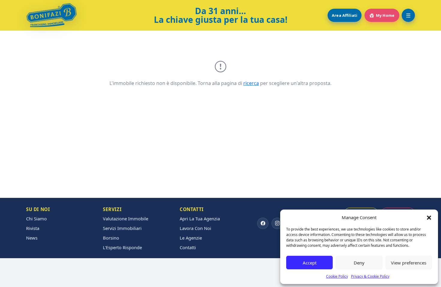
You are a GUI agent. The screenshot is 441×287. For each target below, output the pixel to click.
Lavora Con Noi (195, 228)
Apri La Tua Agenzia (200, 219)
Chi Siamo (36, 219)
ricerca (251, 83)
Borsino (111, 238)
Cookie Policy (337, 276)
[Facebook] (262, 223)
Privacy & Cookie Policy (370, 276)
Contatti (188, 247)
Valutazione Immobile (125, 219)
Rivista (32, 228)
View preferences (408, 263)
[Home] (51, 15)
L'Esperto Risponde (122, 247)
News (32, 238)
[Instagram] (277, 223)
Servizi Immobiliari (122, 228)
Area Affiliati (344, 15)
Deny (359, 263)
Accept (309, 263)
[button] (429, 217)
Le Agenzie (191, 238)
